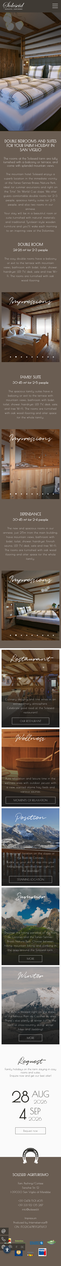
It (16, 1247)
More (30, 958)
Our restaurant (30, 721)
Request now (30, 1130)
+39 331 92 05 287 (30, 1205)
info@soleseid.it (30, 1209)
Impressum (30, 1218)
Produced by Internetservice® (30, 1222)
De (22, 1247)
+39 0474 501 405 (30, 1200)
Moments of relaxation (30, 800)
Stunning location (30, 879)
